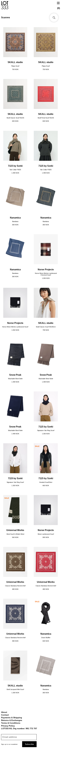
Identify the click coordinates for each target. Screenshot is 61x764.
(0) (58, 8)
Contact (5, 715)
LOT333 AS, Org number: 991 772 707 (19, 728)
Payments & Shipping (11, 717)
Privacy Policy (8, 726)
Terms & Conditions (10, 723)
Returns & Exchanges (11, 720)
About (4, 712)
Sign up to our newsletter (9, 744)
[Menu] (58, 3)
